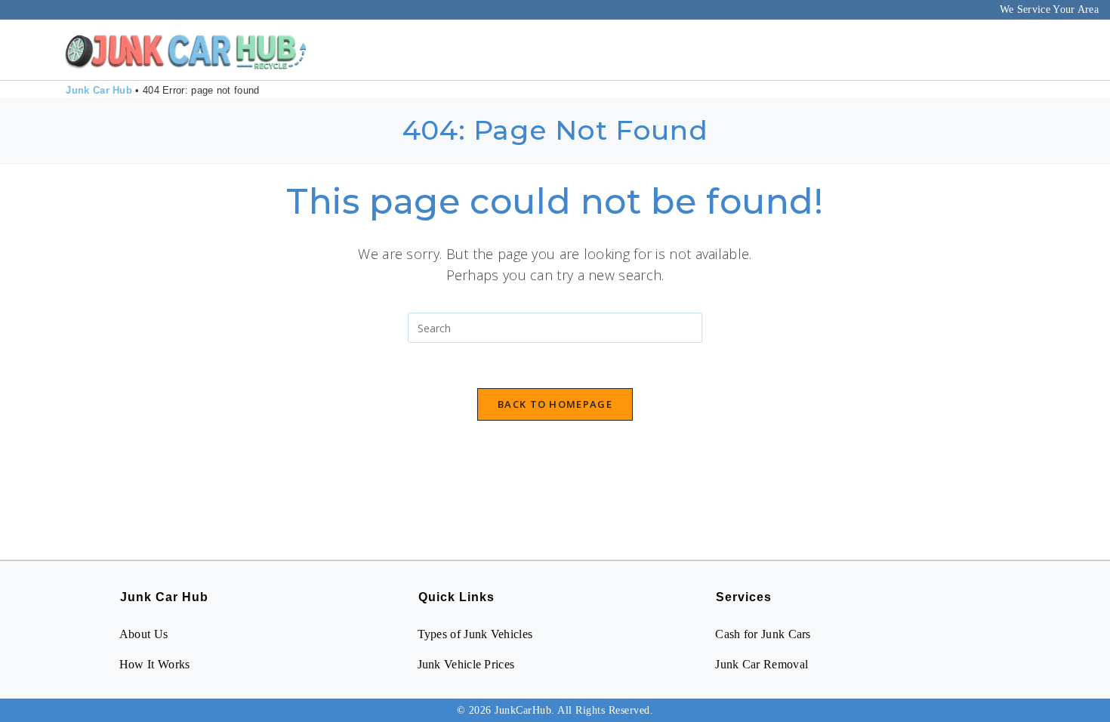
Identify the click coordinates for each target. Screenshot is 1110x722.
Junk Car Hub (99, 90)
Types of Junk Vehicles (475, 634)
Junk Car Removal (761, 664)
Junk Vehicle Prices (466, 664)
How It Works (154, 664)
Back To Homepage (555, 404)
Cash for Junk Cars (762, 634)
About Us (143, 634)
